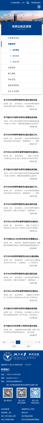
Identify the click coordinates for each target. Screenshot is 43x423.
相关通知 (16, 50)
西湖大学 (25, 412)
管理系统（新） (6, 412)
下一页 (37, 342)
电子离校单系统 (27, 416)
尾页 (14, 346)
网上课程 (11, 73)
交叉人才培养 (13, 91)
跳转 (28, 346)
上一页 (11, 342)
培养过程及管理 (16, 15)
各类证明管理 (13, 85)
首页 (5, 15)
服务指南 (16, 56)
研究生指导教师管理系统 (30, 419)
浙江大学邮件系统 (7, 419)
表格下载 (16, 62)
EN (23, 3)
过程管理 (11, 68)
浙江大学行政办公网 (8, 416)
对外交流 (11, 79)
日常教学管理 (13, 38)
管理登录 (28, 365)
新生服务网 (5, 409)
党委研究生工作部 (28, 409)
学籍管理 (28, 15)
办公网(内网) (15, 3)
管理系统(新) (35, 3)
